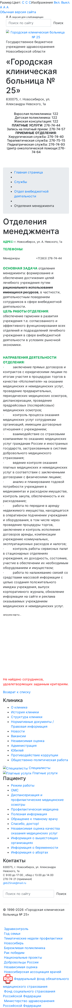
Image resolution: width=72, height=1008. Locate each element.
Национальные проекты (22, 957)
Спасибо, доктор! (25, 824)
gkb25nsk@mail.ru (14, 883)
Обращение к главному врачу (34, 819)
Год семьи (11, 934)
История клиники (25, 712)
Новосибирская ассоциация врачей (32, 972)
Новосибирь (13, 943)
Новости (18, 731)
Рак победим (13, 953)
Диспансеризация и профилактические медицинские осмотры (37, 799)
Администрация (24, 746)
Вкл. (57, 2)
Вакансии (18, 736)
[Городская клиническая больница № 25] (36, 34)
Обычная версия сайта (18, 12)
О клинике (19, 707)
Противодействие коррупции (34, 755)
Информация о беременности (34, 847)
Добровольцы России (21, 962)
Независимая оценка (27, 741)
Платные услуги (44, 773)
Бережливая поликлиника (24, 948)
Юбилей (17, 750)
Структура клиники (26, 717)
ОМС (15, 790)
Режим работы (22, 785)
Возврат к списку (17, 692)
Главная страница (28, 172)
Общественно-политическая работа (39, 760)
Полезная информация (29, 814)
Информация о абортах (29, 852)
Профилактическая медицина (34, 809)
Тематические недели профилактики (33, 938)
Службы (20, 182)
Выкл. (65, 2)
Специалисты (39, 768)
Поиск (58, 23)
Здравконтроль (15, 929)
